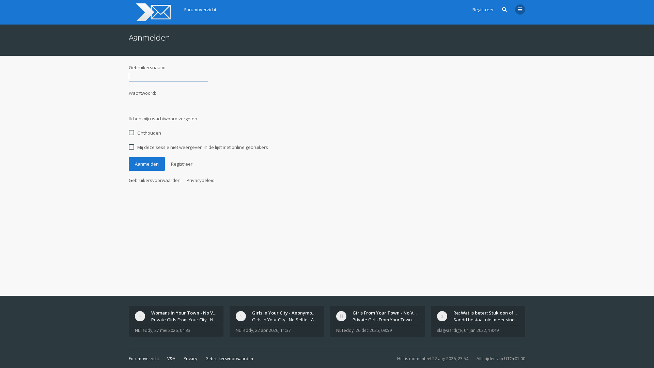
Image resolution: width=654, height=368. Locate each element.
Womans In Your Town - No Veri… (186, 313)
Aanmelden (147, 164)
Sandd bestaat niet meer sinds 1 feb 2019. (486, 320)
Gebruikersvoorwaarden (155, 180)
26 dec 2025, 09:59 (374, 330)
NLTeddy (143, 330)
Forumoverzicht (144, 359)
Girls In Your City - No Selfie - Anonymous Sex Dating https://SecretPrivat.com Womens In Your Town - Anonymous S (285, 320)
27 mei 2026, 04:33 (172, 330)
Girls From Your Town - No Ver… (387, 313)
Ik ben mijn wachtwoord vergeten (163, 119)
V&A (171, 359)
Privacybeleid (201, 180)
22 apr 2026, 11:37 (273, 330)
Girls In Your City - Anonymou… (285, 313)
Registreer (483, 9)
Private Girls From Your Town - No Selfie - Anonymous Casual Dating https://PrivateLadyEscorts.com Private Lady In (386, 320)
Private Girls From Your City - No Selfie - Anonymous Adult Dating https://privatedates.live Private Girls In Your (184, 320)
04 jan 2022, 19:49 (481, 330)
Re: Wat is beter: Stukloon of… (485, 313)
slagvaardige (449, 330)
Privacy (190, 359)
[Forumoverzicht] (152, 12)
